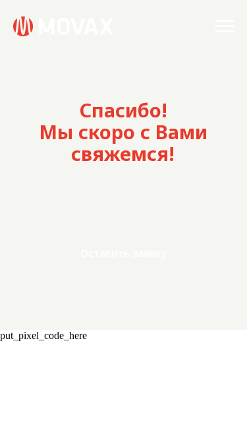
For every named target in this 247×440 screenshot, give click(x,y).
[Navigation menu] (224, 26)
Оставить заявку (123, 253)
